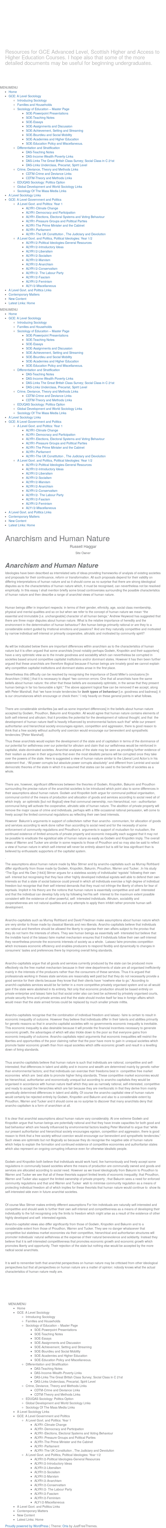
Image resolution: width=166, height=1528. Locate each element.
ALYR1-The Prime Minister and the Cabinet (55, 225)
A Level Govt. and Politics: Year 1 (40, 204)
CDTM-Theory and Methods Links (49, 178)
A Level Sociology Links (25, 195)
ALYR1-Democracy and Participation (50, 212)
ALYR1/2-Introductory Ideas (45, 247)
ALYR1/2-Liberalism (39, 251)
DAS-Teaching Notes (40, 152)
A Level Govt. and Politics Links (30, 290)
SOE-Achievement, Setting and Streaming (54, 130)
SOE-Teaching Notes (40, 117)
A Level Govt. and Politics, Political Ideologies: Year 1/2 (54, 238)
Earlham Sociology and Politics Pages (76, 33)
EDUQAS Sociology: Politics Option (41, 182)
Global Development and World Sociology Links (49, 186)
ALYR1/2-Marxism (38, 260)
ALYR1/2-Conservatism (41, 268)
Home (13, 91)
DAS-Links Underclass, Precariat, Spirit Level (56, 165)
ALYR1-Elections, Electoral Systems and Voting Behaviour (65, 217)
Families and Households (34, 104)
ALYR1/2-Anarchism (39, 264)
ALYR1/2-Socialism (39, 255)
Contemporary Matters (24, 294)
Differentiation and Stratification (38, 148)
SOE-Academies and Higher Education (52, 139)
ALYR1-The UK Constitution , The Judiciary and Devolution (66, 234)
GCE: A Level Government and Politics (35, 199)
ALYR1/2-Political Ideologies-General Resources (59, 242)
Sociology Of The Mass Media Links (41, 191)
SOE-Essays (34, 122)
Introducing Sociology (32, 100)
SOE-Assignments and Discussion (49, 126)
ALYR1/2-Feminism (39, 281)
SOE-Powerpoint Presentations (47, 113)
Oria (65, 1526)
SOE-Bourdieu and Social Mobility (49, 135)
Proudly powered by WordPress (26, 1526)
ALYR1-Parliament (38, 229)
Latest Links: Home (22, 303)
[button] (9, 87)
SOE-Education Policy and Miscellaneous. (54, 143)
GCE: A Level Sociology (25, 96)
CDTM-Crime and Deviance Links (49, 173)
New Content (17, 298)
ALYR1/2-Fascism (38, 277)
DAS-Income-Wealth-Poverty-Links (49, 156)
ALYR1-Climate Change (42, 208)
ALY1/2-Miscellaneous (41, 286)
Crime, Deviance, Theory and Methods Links (47, 169)
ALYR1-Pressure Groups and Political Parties (56, 221)
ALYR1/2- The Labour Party (45, 273)
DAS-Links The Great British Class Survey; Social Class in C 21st (70, 160)
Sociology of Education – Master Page (43, 109)
